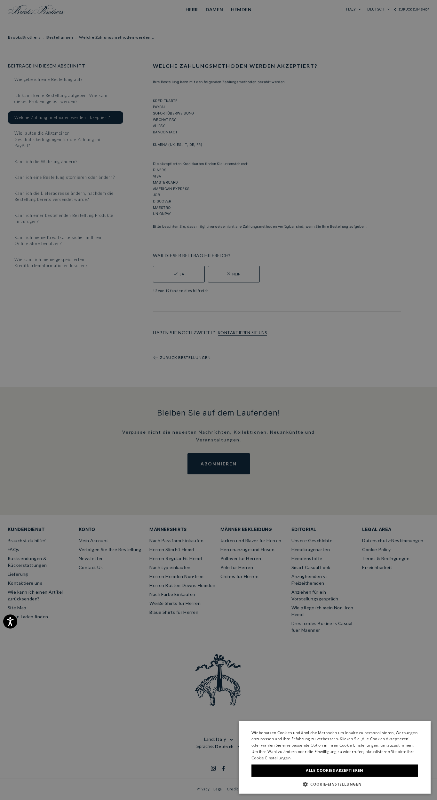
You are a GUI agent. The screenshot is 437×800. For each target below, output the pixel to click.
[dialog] (218, 400)
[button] (334, 784)
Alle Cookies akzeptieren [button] (334, 770)
